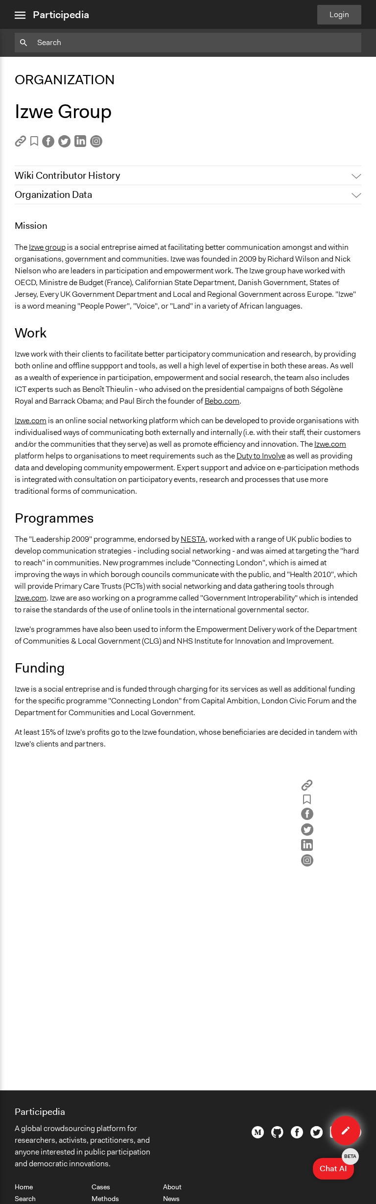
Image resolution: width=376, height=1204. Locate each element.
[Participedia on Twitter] (316, 1136)
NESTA (193, 539)
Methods (105, 1198)
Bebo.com (222, 401)
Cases (101, 1186)
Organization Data (53, 194)
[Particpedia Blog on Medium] (258, 1136)
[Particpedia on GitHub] (277, 1135)
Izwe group (47, 247)
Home (24, 1186)
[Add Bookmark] (34, 142)
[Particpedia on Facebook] (297, 1136)
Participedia (61, 15)
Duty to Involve (260, 456)
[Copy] (20, 144)
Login (339, 14)
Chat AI (337, 1166)
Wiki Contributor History (67, 175)
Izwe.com (31, 420)
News (171, 1198)
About (172, 1186)
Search (25, 1198)
